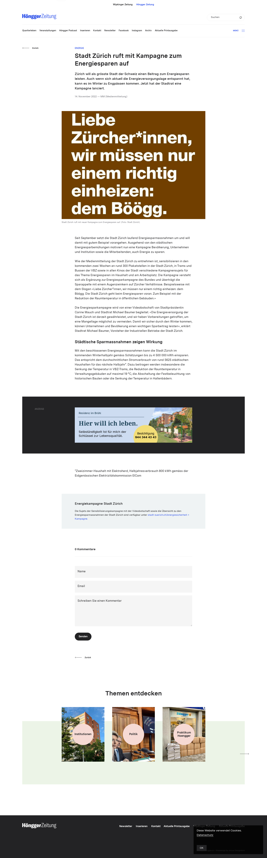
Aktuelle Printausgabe (177, 826)
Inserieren (142, 826)
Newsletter (125, 826)
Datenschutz (205, 835)
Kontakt (156, 826)
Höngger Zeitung (145, 5)
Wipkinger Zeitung (123, 5)
